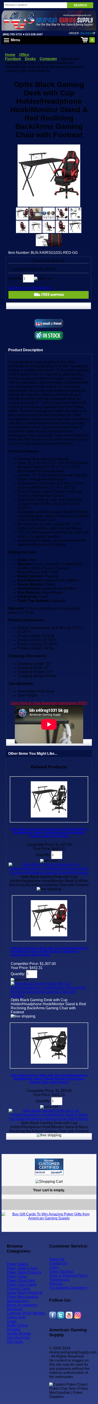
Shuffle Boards (19, 1333)
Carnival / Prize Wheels (26, 1313)
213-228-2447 (33, 34)
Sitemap (56, 1284)
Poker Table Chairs (22, 1268)
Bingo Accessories (22, 1305)
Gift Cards (15, 1342)
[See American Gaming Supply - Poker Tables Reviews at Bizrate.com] (49, 1167)
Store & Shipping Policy (68, 1275)
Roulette (14, 1329)
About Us (56, 1259)
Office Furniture (17, 57)
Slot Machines (18, 1337)
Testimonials (59, 1279)
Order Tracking (61, 1271)
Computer (48, 59)
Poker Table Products (24, 1272)
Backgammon (18, 1301)
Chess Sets (16, 1317)
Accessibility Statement (68, 1288)
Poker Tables (17, 1264)
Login (53, 1267)
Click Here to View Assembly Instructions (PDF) (48, 703)
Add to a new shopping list (29, 288)
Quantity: (15, 278)
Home (10, 55)
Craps (12, 1321)
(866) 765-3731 (12, 34)
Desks (30, 59)
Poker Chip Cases (21, 1284)
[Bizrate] (90, 1177)
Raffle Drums (17, 1325)
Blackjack (15, 1309)
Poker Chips (17, 1276)
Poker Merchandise (22, 1297)
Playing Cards (18, 1289)
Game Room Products (25, 1293)
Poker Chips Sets (21, 1280)
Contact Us (58, 1263)
